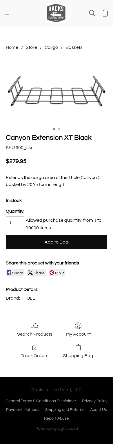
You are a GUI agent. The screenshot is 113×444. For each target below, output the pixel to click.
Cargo (51, 47)
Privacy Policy (94, 401)
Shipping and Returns (64, 410)
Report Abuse (56, 418)
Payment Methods (22, 410)
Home (12, 47)
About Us (98, 410)
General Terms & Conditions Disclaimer (41, 401)
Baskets (74, 47)
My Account (78, 334)
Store (31, 47)
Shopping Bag (78, 355)
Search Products (34, 334)
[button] (56, 13)
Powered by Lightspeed (56, 429)
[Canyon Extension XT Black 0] (56, 90)
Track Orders (34, 355)
